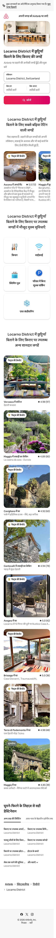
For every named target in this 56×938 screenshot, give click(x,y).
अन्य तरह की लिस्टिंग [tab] (12, 818)
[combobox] (26, 78)
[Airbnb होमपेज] (6, 16)
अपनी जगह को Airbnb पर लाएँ (33, 16)
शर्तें (31, 922)
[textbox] (15, 90)
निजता (24, 922)
